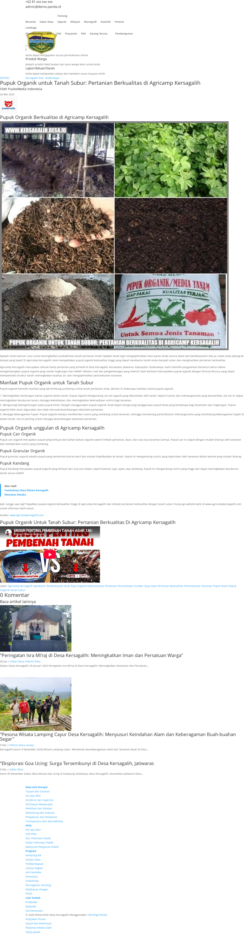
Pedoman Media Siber (39, 927)
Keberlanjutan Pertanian (102, 586)
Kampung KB (33, 855)
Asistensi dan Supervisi (39, 800)
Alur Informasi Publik (38, 838)
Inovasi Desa (33, 859)
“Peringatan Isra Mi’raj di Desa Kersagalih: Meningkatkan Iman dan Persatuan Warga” (91, 655)
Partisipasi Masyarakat (39, 804)
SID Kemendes (34, 910)
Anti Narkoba (33, 872)
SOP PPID (31, 834)
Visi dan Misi (33, 795)
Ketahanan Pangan (37, 889)
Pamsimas (32, 876)
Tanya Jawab (33, 932)
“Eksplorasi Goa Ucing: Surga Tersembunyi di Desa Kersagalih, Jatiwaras (77, 763)
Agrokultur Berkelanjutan (48, 586)
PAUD (29, 893)
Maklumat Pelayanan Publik (42, 847)
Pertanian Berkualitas (170, 586)
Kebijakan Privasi (36, 919)
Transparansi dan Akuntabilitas (44, 821)
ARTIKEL (5, 78)
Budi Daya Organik (75, 586)
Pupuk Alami (220, 586)
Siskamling (32, 880)
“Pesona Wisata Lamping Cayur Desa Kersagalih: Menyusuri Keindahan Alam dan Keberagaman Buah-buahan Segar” (118, 736)
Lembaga (31, 28)
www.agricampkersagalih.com (27, 515)
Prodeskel (31, 902)
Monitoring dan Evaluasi (40, 812)
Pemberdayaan (35, 864)
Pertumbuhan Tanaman (198, 586)
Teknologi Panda (97, 914)
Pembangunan (124, 34)
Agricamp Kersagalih (20, 586)
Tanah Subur (17, 590)
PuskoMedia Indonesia (25, 89)
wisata (30, 745)
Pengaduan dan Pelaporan (41, 817)
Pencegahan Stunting (38, 885)
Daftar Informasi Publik (39, 842)
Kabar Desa (46, 22)
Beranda (31, 22)
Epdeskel (31, 906)
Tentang (62, 17)
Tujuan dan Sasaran (38, 791)
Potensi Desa (33, 661)
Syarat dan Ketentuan (39, 923)
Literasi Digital (34, 868)
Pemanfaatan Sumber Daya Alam (137, 586)
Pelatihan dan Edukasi (39, 808)
